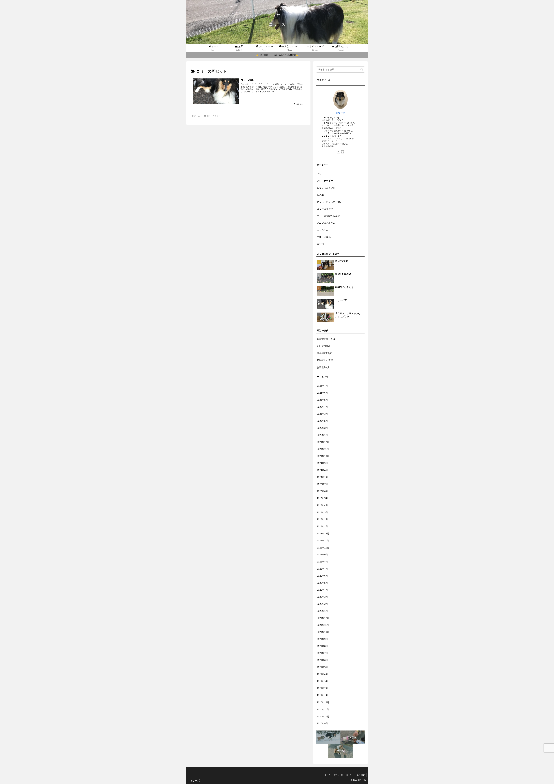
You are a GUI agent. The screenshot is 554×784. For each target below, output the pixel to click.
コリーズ (340, 112)
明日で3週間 (323, 346)
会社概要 (361, 775)
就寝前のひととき (326, 339)
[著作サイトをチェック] (338, 151)
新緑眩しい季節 (325, 360)
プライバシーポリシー (344, 775)
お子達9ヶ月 (323, 367)
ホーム (327, 775)
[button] (361, 69)
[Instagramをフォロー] (342, 151)
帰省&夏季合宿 (324, 353)
